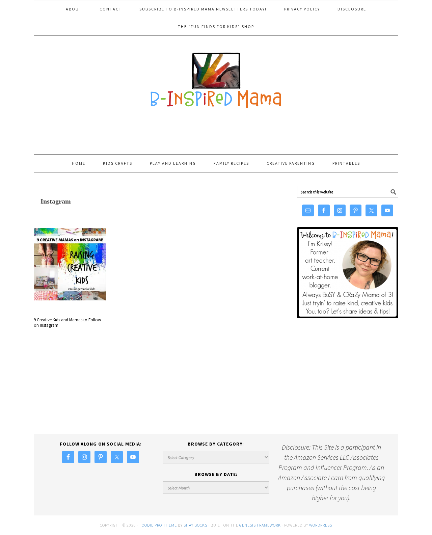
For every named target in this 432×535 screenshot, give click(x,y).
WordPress (320, 525)
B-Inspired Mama (216, 77)
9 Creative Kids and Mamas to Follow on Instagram (67, 322)
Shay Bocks (195, 525)
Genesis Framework (260, 525)
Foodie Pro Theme (158, 525)
